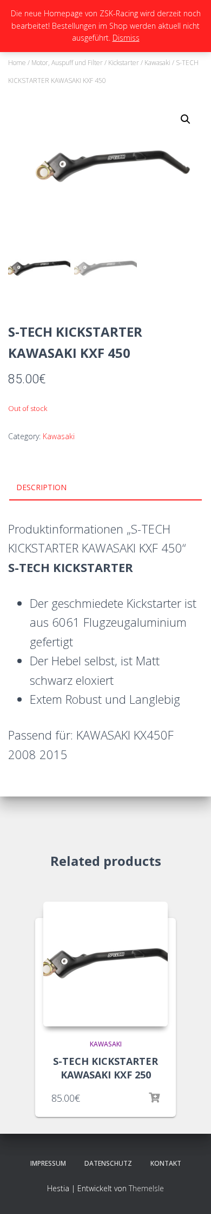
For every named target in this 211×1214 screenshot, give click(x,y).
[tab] (105, 488)
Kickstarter (123, 62)
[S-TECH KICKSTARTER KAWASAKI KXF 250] (105, 964)
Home (17, 62)
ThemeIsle (146, 1188)
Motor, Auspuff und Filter (67, 62)
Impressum (48, 1163)
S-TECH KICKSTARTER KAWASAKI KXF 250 (105, 1068)
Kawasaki (157, 62)
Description (41, 487)
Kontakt (165, 1163)
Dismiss (126, 38)
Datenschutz (108, 1163)
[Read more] (154, 1098)
